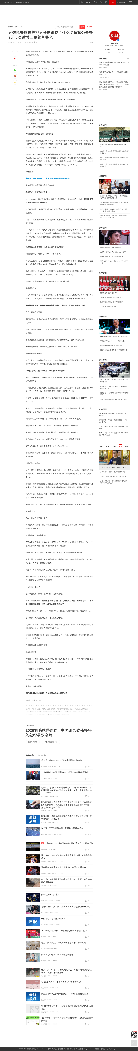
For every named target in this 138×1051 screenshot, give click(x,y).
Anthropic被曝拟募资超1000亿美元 (111, 345)
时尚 (127, 446)
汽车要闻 (103, 360)
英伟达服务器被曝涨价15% (108, 293)
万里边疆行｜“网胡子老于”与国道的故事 (112, 472)
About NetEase (41, 1049)
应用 (12, 2)
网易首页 (6, 2)
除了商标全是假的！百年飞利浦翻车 (111, 302)
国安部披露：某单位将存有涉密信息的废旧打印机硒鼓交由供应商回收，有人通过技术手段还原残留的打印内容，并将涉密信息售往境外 (66, 805)
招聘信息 (60, 1049)
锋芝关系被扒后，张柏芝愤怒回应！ (111, 247)
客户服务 (66, 1049)
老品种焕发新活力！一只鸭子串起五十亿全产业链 (63, 942)
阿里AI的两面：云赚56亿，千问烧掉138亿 (113, 350)
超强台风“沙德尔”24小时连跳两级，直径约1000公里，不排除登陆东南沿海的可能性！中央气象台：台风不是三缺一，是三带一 (66, 790)
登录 (113, 2)
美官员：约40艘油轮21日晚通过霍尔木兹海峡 (61, 760)
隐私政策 (72, 1049)
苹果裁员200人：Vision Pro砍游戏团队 (112, 341)
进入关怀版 (26, 2)
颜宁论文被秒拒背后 (50, 894)
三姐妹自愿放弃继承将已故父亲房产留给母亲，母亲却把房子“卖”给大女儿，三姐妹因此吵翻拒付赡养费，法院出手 (114, 84)
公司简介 (48, 1049)
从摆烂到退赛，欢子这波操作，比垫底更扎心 (114, 252)
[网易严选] (95, 2)
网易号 (16, 27)
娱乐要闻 (103, 228)
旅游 (120, 446)
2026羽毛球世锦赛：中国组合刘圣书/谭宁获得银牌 (64, 930)
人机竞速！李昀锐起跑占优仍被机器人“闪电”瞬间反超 (69, 843)
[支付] (101, 2)
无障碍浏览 (19, 2)
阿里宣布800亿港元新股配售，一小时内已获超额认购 (65, 994)
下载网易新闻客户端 (51, 742)
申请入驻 (89, 26)
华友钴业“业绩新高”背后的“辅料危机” (112, 297)
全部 (127, 58)
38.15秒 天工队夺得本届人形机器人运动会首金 (62, 828)
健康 (107, 446)
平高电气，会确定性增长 (108, 306)
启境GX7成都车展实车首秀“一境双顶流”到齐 (114, 399)
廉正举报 (97, 1049)
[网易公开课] (88, 2)
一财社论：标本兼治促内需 (53, 918)
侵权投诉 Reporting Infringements (110, 1049)
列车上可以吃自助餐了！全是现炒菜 (57, 954)
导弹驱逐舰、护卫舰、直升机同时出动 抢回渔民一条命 (65, 906)
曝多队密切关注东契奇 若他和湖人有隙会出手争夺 (63, 867)
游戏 (114, 446)
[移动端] (82, 2)
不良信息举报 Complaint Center (84, 1049)
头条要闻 (103, 125)
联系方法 (54, 1049)
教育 (101, 446)
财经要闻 (103, 273)
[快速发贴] (15, 53)
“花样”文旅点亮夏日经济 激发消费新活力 (113, 476)
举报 (91, 42)
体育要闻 (103, 176)
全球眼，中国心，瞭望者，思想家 (114, 45)
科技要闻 (103, 317)
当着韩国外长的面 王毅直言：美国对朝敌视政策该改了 (65, 772)
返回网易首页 (32, 742)
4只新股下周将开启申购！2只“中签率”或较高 (61, 982)
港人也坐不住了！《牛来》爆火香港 (111, 256)
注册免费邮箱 (121, 2)
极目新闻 (30, 42)
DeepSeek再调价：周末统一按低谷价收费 (113, 336)
